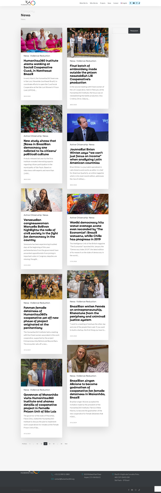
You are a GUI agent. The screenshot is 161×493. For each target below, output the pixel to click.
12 (41, 443)
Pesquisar (134, 31)
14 (49, 443)
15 (53, 443)
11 (37, 443)
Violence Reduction (40, 56)
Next (66, 443)
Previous (24, 443)
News (26, 56)
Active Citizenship (33, 136)
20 (61, 443)
